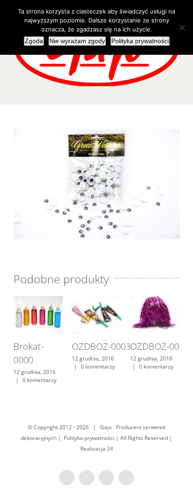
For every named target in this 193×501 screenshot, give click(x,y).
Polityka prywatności (89, 438)
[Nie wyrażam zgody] (181, 27)
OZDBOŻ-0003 (101, 346)
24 (110, 449)
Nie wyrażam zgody (77, 40)
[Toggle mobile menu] (176, 91)
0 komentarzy (39, 380)
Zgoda (34, 40)
